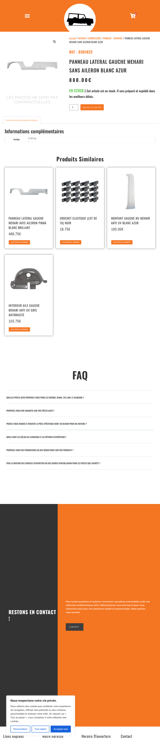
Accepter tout (61, 729)
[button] (54, 41)
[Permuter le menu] (27, 16)
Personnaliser (20, 729)
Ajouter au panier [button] (19, 242)
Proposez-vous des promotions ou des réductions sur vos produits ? (39, 450)
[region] (40, 715)
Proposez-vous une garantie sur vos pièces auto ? (30, 410)
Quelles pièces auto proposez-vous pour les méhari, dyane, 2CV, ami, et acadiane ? (45, 397)
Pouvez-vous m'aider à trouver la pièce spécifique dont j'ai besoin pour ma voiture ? (46, 423)
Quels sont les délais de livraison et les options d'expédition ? (36, 437)
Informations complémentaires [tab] (22, 120)
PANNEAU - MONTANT (112, 38)
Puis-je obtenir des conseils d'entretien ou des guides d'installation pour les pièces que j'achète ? (53, 463)
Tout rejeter (40, 729)
